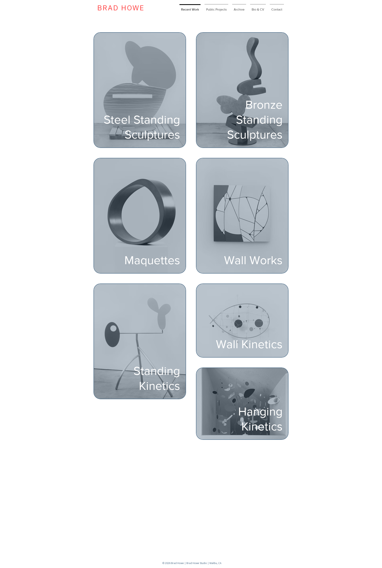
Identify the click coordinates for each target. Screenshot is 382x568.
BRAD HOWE (120, 7)
